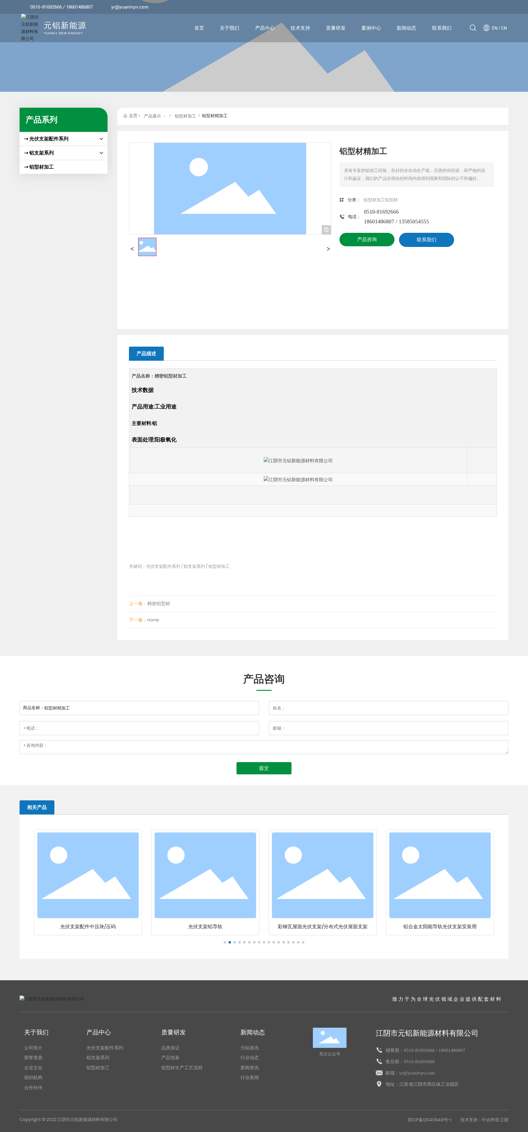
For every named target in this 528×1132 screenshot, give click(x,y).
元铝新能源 (65, 26)
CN (504, 28)
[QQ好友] (486, 7)
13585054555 (414, 221)
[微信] (476, 7)
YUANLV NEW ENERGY (63, 33)
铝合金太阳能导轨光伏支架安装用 (440, 926)
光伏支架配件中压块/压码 (88, 926)
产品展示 (152, 116)
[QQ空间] (495, 7)
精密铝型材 (158, 603)
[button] (225, 942)
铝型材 (391, 200)
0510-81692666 (46, 7)
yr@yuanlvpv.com (129, 7)
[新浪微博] (467, 7)
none (153, 619)
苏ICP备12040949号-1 (429, 1120)
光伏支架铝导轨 (205, 926)
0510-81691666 (419, 1061)
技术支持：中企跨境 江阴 (484, 1120)
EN (494, 28)
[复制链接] (504, 7)
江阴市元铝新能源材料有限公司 (427, 1033)
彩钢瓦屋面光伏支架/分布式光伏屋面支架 (323, 926)
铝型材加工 (185, 116)
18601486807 (79, 7)
